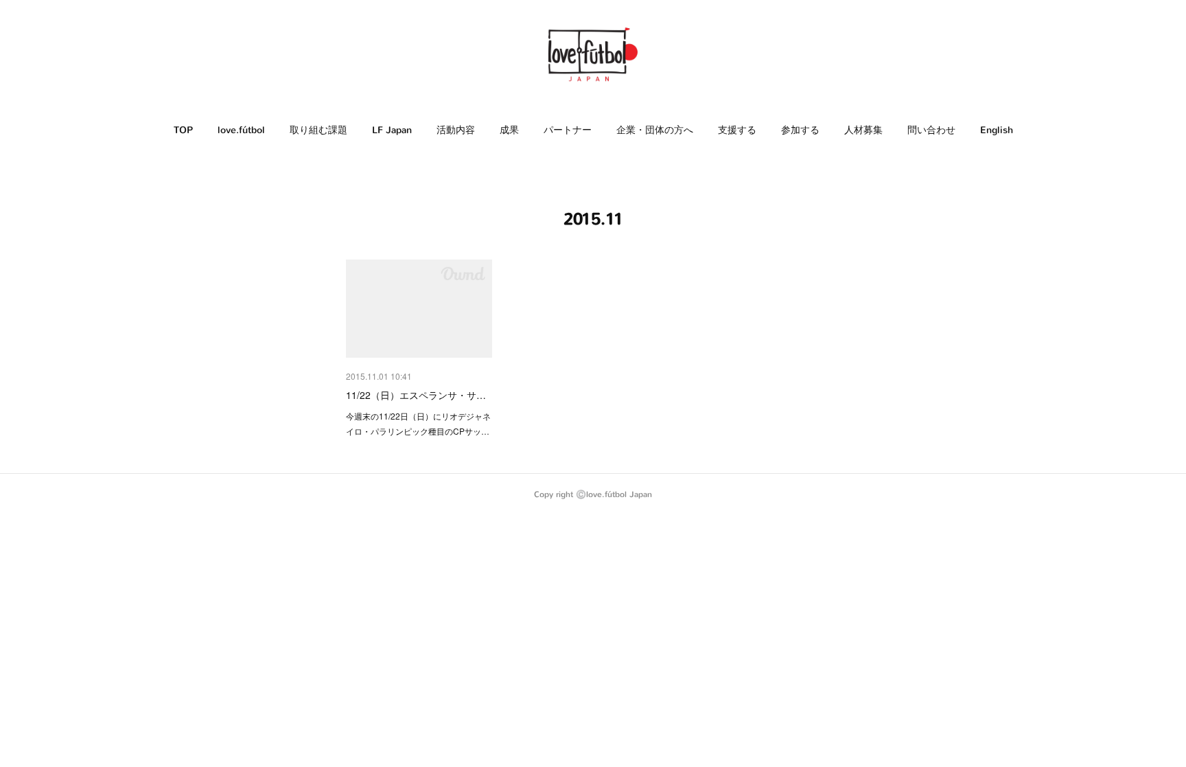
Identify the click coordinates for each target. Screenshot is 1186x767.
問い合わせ (931, 130)
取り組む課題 (318, 130)
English (996, 130)
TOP (183, 130)
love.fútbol (241, 130)
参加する (800, 130)
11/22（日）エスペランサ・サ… (416, 395)
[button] (183, 130)
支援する (737, 130)
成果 (509, 130)
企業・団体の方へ (654, 130)
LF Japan (392, 130)
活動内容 (456, 130)
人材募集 (863, 130)
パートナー (568, 130)
